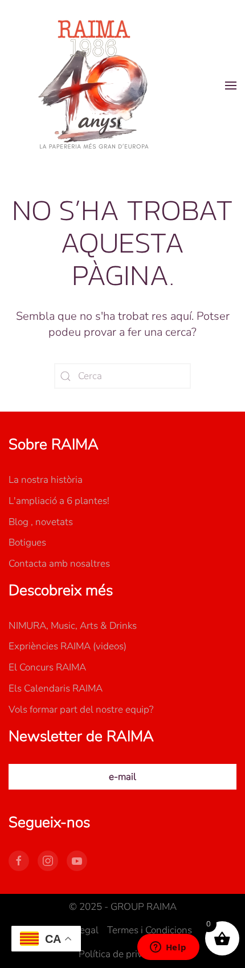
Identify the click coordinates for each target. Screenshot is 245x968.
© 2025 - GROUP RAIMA (123, 906)
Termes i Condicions (149, 930)
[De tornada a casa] (94, 85)
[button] (230, 85)
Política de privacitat (122, 954)
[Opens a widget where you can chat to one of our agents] (168, 948)
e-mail (122, 776)
